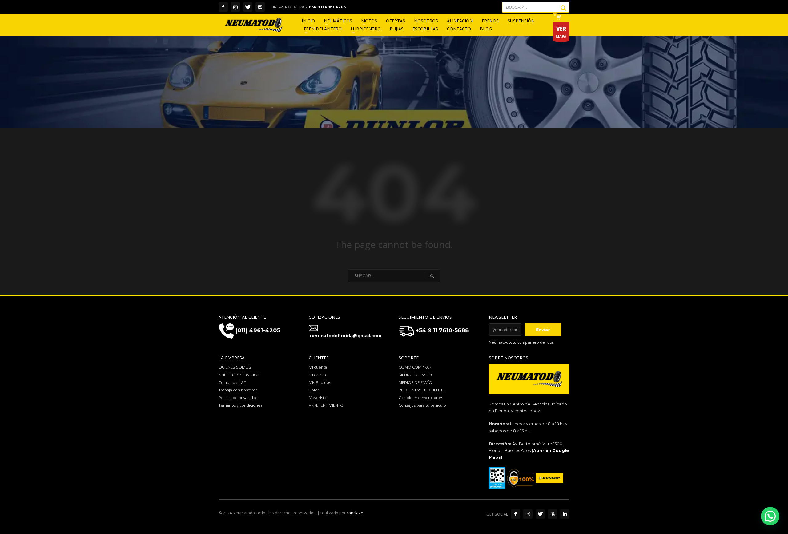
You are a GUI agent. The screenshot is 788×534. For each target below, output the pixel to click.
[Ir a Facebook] (515, 514)
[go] (560, 8)
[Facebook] (223, 7)
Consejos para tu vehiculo (422, 405)
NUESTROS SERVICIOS (239, 375)
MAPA (561, 31)
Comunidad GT (232, 382)
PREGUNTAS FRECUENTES (422, 390)
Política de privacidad (238, 397)
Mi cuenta (318, 367)
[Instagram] (235, 7)
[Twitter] (247, 7)
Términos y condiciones (240, 405)
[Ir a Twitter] (540, 514)
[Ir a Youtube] (552, 514)
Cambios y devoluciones (421, 397)
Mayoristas (318, 397)
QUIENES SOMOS (235, 367)
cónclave (355, 513)
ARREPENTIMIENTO (326, 405)
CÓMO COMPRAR (415, 367)
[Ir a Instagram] (528, 514)
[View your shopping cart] (558, 18)
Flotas (314, 390)
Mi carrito (317, 375)
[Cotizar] (260, 7)
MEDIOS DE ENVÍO (415, 382)
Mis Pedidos (320, 382)
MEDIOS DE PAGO (415, 375)
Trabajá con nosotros (238, 390)
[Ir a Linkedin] (564, 514)
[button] (770, 516)
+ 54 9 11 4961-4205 (327, 7)
